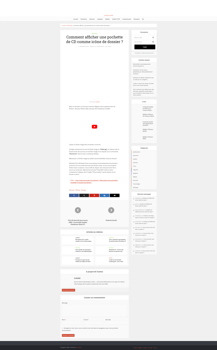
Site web (108, 320)
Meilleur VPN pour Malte (148, 137)
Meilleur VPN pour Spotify (148, 130)
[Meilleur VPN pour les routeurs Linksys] (138, 116)
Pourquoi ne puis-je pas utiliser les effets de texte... (83, 260)
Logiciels (100, 19)
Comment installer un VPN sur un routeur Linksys (148, 108)
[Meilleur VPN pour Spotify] (138, 131)
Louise (109, 46)
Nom (64, 320)
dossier (72, 190)
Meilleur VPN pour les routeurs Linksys (148, 115)
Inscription (138, 53)
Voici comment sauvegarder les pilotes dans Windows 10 (117, 240)
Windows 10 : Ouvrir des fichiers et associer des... (116, 250)
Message (64, 303)
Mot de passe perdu (148, 53)
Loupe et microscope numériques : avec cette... (116, 260)
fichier (78, 190)
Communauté (126, 19)
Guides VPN (116, 19)
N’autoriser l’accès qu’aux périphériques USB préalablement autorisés (143, 71)
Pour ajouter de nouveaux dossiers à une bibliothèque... (84, 250)
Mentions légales (138, 347)
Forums (155, 347)
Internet (92, 19)
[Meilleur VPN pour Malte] (138, 139)
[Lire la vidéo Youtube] (94, 126)
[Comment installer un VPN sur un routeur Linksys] (138, 108)
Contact (150, 347)
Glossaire (137, 19)
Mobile (107, 19)
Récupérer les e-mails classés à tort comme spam (83, 240)
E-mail (86, 320)
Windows (84, 19)
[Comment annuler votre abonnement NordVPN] (138, 123)
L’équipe (145, 347)
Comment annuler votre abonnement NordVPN (148, 123)
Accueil (75, 19)
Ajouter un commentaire (97, 46)
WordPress (78, 347)
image (84, 190)
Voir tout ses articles (68, 290)
